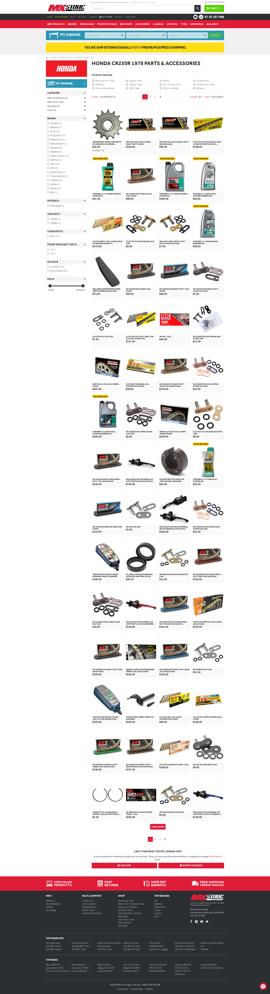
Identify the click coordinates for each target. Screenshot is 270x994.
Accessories (142, 24)
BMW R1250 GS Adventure (182, 972)
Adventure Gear (131, 942)
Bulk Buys (57, 205)
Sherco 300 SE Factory (212, 967)
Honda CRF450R (209, 964)
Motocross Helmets (128, 906)
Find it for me (215, 856)
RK (54, 167)
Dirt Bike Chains (54, 949)
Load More (157, 826)
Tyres (184, 24)
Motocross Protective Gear (131, 903)
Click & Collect (89, 903)
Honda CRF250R (183, 964)
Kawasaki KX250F (106, 967)
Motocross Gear (126, 900)
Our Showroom (53, 903)
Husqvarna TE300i (80, 967)
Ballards (56, 127)
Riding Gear (87, 24)
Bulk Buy (53, 106)
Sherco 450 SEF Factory (57, 970)
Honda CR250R (66, 57)
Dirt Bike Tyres (79, 949)
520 (55, 236)
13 (53, 249)
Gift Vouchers (61, 17)
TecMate (56, 180)
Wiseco (55, 188)
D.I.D (55, 131)
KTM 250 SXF (155, 967)
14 (53, 253)
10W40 (55, 223)
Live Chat (125, 865)
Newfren (56, 151)
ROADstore (130, 17)
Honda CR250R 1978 (84, 57)
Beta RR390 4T (79, 964)
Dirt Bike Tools (105, 949)
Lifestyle (172, 24)
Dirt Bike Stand (53, 946)
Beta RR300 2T (53, 964)
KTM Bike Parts (156, 946)
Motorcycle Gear (126, 919)
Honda (53, 57)
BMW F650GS (104, 964)
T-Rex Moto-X (58, 176)
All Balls (56, 123)
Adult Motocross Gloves (109, 942)
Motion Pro (57, 139)
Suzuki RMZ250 (79, 970)
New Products (56, 24)
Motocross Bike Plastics (212, 942)
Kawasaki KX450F (131, 967)
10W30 (55, 218)
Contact (93, 17)
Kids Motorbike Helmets (130, 913)
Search (215, 35)
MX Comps (82, 17)
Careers (50, 906)
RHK (54, 163)
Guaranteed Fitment (92, 913)
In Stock (57, 266)
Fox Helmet (154, 942)
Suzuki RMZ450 (105, 970)
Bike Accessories (57, 97)
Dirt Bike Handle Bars (185, 949)
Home (49, 17)
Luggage (158, 24)
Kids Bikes (123, 916)
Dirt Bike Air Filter (131, 946)
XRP (53, 192)
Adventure (196, 24)
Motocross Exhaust (184, 942)
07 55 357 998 (214, 17)
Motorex (56, 147)
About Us (50, 900)
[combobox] (105, 35)
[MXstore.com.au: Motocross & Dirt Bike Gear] (66, 8)
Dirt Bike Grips (53, 942)
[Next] (160, 96)
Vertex (55, 184)
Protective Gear (107, 24)
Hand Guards (104, 946)
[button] (263, 986)
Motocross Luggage (158, 949)
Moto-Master (58, 143)
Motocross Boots (80, 942)
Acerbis (158, 913)
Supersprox (57, 172)
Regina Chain (59, 155)
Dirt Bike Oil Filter (131, 949)
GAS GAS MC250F (158, 964)
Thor (156, 916)
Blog (72, 17)
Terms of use (123, 989)
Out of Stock (58, 270)
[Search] (197, 8)
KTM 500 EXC (181, 967)
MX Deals (119, 17)
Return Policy (88, 910)
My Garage (51, 910)
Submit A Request (193, 865)
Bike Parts (126, 24)
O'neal (157, 910)
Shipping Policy (89, 906)
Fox (156, 900)
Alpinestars (159, 906)
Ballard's (212, 24)
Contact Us (87, 900)
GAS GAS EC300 (131, 964)
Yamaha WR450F (157, 970)
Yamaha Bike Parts (81, 946)
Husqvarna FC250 (54, 967)
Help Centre (106, 17)
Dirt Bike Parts (125, 910)
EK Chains (57, 135)
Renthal (56, 159)
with (135, 47)
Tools (51, 110)
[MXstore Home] (207, 898)
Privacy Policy (137, 989)
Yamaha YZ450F (131, 970)
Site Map (149, 989)
